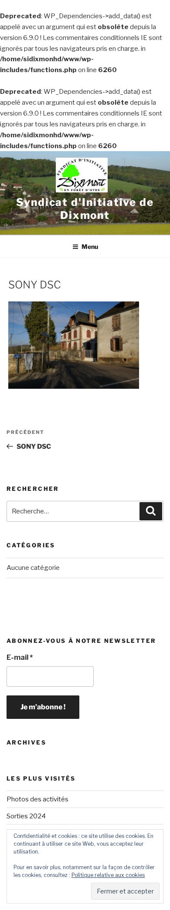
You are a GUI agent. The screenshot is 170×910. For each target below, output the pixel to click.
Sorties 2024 (26, 816)
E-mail (20, 657)
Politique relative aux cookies (108, 875)
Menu (90, 246)
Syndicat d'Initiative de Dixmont (85, 209)
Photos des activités (37, 799)
